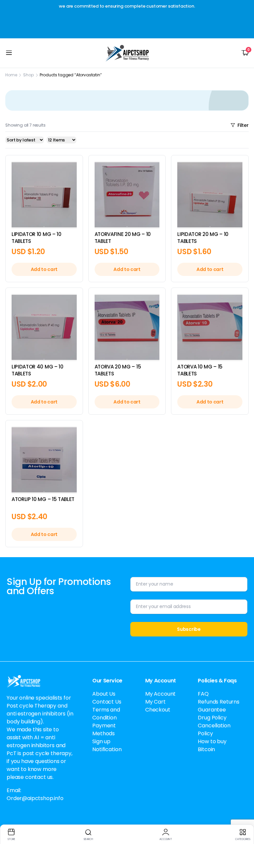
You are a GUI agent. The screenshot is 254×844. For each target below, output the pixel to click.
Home (11, 75)
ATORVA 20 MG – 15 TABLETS (118, 370)
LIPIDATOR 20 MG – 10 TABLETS (203, 238)
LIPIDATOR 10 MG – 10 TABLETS (37, 238)
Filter (243, 125)
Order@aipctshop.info (35, 798)
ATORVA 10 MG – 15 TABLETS (200, 370)
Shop (28, 75)
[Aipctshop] (127, 53)
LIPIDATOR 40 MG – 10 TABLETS (38, 370)
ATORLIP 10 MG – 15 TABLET (43, 499)
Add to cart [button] (44, 269)
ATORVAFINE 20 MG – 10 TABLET (123, 238)
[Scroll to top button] (243, 814)
